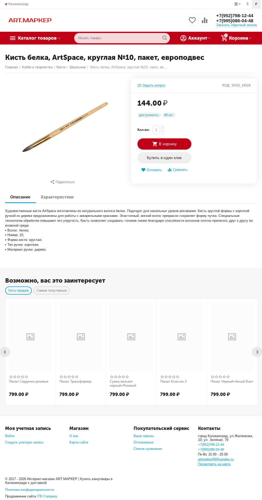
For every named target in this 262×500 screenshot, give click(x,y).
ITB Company (47, 496)
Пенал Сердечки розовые (28, 381)
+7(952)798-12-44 (234, 15)
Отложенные (143, 442)
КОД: (226, 85)
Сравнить (180, 170)
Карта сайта (78, 442)
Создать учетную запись (24, 442)
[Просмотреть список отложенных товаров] (192, 23)
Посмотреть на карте (214, 464)
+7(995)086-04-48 (234, 20)
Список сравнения (148, 449)
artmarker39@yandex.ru (216, 459)
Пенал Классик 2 (173, 381)
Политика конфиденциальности (29, 490)
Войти (9, 436)
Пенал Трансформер (75, 381)
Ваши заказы (144, 436)
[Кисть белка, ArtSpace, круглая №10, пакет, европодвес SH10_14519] (65, 127)
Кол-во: (143, 130)
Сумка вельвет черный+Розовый (123, 383)
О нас (73, 436)
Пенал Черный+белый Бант (232, 381)
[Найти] (165, 38)
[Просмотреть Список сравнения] (205, 23)
